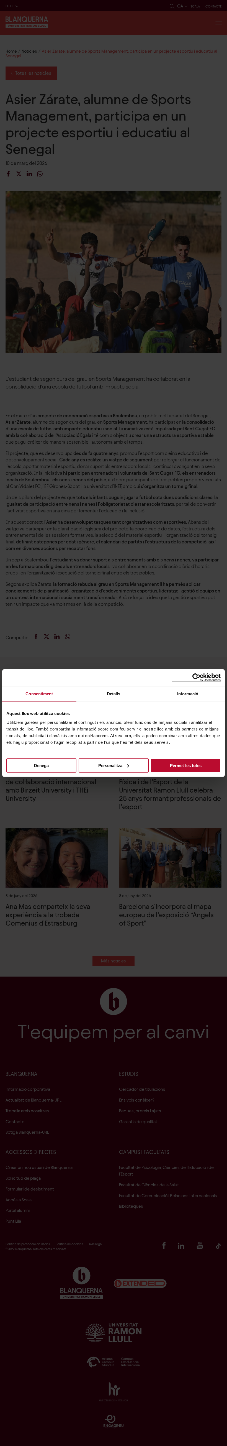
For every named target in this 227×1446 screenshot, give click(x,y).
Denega (41, 765)
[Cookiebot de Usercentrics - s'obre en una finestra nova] (196, 677)
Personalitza (110, 765)
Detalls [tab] (113, 693)
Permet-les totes (186, 765)
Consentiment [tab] (39, 693)
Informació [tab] (187, 693)
